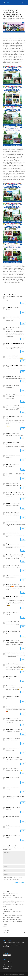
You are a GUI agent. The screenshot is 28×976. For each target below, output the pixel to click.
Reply (23, 303)
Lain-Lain (5, 19)
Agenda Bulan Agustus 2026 (9, 895)
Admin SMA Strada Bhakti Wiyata (11, 18)
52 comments (11, 19)
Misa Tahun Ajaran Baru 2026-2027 (10, 893)
